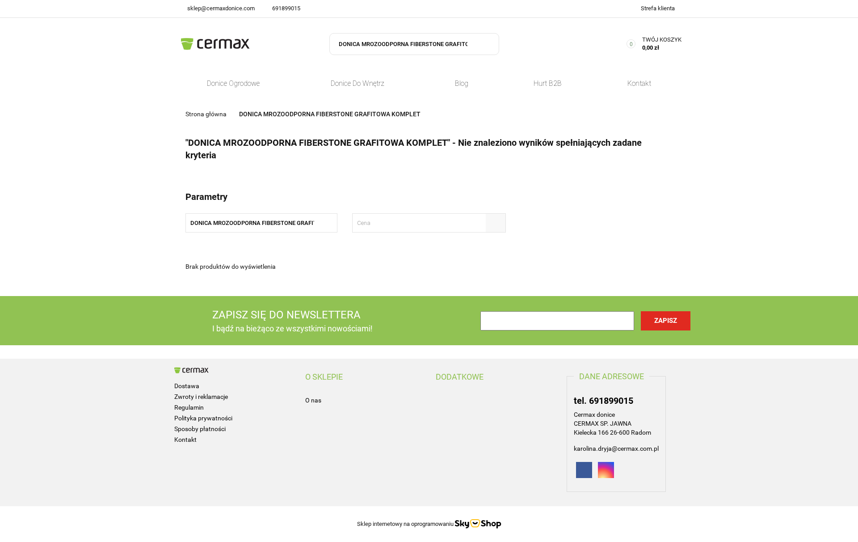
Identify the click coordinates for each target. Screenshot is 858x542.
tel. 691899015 (603, 400)
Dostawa (186, 386)
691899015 (286, 8)
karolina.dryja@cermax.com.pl (616, 448)
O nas (313, 400)
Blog (461, 83)
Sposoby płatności (200, 428)
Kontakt (639, 83)
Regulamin (189, 407)
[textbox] (421, 223)
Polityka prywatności (203, 418)
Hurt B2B (548, 83)
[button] (324, 377)
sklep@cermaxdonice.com (221, 8)
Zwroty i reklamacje (201, 396)
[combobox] (428, 223)
